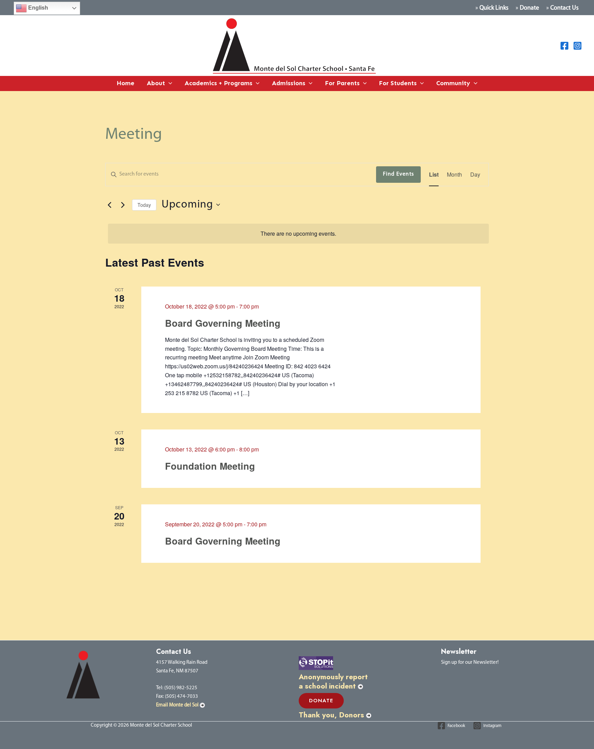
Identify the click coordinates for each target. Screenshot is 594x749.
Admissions (288, 83)
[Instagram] (577, 45)
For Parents (342, 83)
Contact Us (564, 8)
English (37, 8)
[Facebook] (564, 45)
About (156, 83)
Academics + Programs (218, 83)
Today (144, 204)
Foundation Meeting (210, 465)
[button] (168, 83)
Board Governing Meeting (222, 322)
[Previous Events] (109, 205)
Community (453, 83)
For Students (398, 83)
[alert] (298, 234)
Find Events (398, 174)
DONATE (321, 700)
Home (125, 83)
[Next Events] (123, 205)
